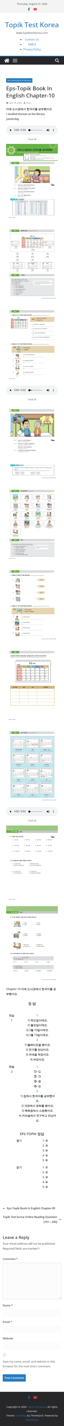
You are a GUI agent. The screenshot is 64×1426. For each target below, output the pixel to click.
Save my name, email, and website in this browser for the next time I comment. (29, 1364)
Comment (10, 1259)
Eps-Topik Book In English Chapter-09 (31, 1208)
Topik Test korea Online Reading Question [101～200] (30, 1219)
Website (8, 1338)
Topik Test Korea (32, 24)
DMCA (32, 44)
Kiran (28, 102)
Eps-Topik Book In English (19, 80)
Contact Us (32, 39)
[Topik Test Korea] (7, 60)
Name (8, 1305)
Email (7, 1322)
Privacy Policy (32, 49)
